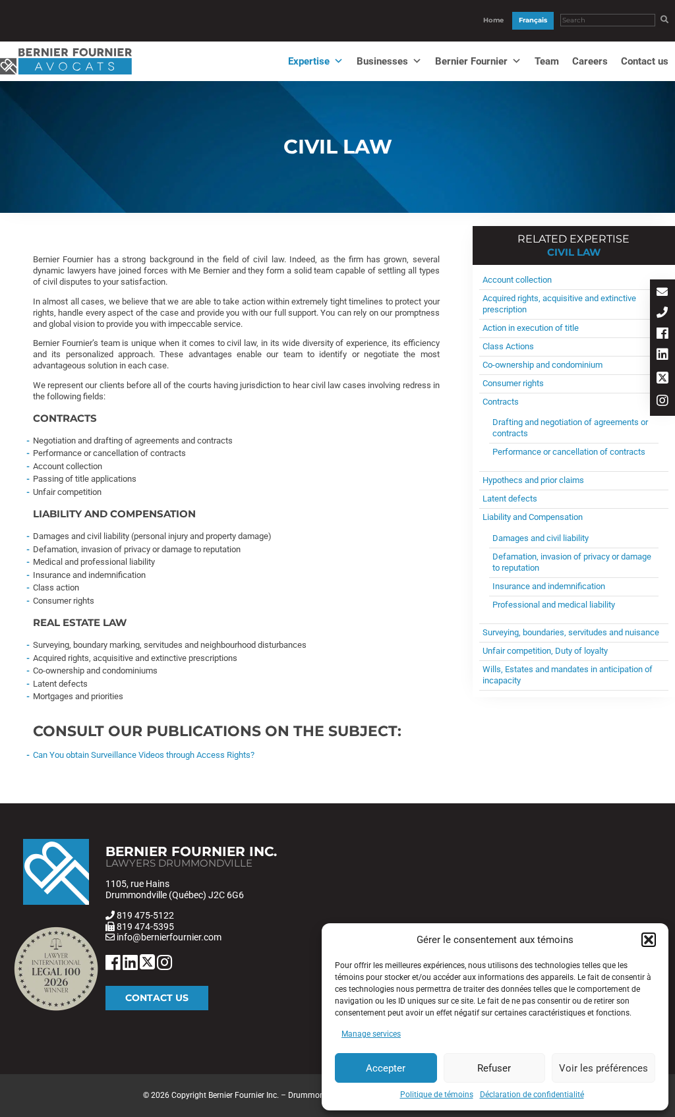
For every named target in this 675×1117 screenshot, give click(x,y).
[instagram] (662, 401)
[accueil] (66, 75)
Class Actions (508, 346)
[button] (648, 939)
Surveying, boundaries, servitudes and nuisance (571, 632)
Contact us (644, 61)
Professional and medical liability (553, 605)
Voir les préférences (603, 1068)
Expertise (309, 61)
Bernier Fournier (471, 61)
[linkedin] (662, 355)
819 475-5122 (145, 915)
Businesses (382, 61)
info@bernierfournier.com (169, 937)
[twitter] (662, 378)
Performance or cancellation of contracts (568, 452)
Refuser (494, 1068)
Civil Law (574, 252)
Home (493, 20)
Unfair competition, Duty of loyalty (545, 651)
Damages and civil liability (540, 538)
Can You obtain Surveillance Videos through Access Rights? (143, 755)
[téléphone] (662, 313)
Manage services (371, 1034)
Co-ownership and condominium (542, 365)
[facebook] (662, 334)
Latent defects (510, 498)
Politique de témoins (436, 1094)
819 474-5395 (145, 926)
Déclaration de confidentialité (532, 1094)
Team (547, 61)
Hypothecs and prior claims (533, 480)
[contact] (662, 293)
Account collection (517, 280)
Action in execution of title (531, 328)
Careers (590, 61)
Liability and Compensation (533, 517)
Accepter (385, 1068)
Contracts (501, 402)
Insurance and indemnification (548, 586)
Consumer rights (513, 383)
